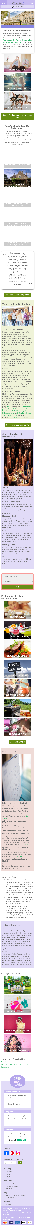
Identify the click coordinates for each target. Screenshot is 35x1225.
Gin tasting (28, 411)
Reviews (9, 1171)
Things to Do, (19, 42)
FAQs (8, 1177)
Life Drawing (20, 413)
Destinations (10, 1183)
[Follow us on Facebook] (6, 1153)
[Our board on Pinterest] (12, 1153)
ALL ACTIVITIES (17, 742)
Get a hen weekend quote (17, 425)
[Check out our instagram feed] (18, 1153)
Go (20, 1163)
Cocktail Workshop (18, 411)
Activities (9, 1189)
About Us (9, 1204)
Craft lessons (27, 409)
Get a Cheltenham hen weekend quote (17, 116)
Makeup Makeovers (8, 413)
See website (26, 844)
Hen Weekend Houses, (21, 40)
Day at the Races (16, 417)
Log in (8, 1174)
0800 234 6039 (18, 7)
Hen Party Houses (12, 1186)
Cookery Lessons (11, 415)
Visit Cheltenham (7, 1062)
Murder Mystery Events (15, 409)
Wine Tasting (6, 411)
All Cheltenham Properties (17, 295)
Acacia (9, 407)
